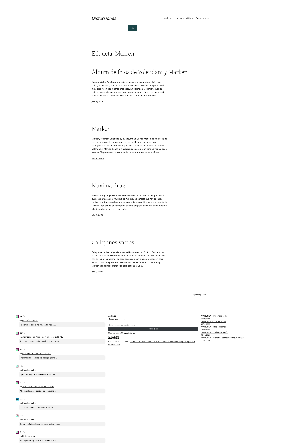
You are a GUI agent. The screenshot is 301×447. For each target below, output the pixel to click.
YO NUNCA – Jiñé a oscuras (213, 321)
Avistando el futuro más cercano (36, 353)
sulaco (22, 399)
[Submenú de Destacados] (208, 18)
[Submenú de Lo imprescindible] (192, 18)
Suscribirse (153, 329)
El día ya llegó (28, 436)
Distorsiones (104, 18)
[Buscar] (132, 28)
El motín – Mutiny (30, 320)
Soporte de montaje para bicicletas (38, 386)
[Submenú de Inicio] (170, 18)
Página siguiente (200, 294)
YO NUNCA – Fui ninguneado (214, 316)
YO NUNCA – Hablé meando (213, 327)
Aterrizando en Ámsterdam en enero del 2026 (42, 337)
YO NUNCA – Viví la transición (214, 332)
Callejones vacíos (113, 242)
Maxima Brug (108, 185)
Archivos (112, 316)
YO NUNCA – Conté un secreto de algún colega (222, 338)
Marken (101, 128)
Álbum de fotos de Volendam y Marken (140, 71)
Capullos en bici (29, 370)
